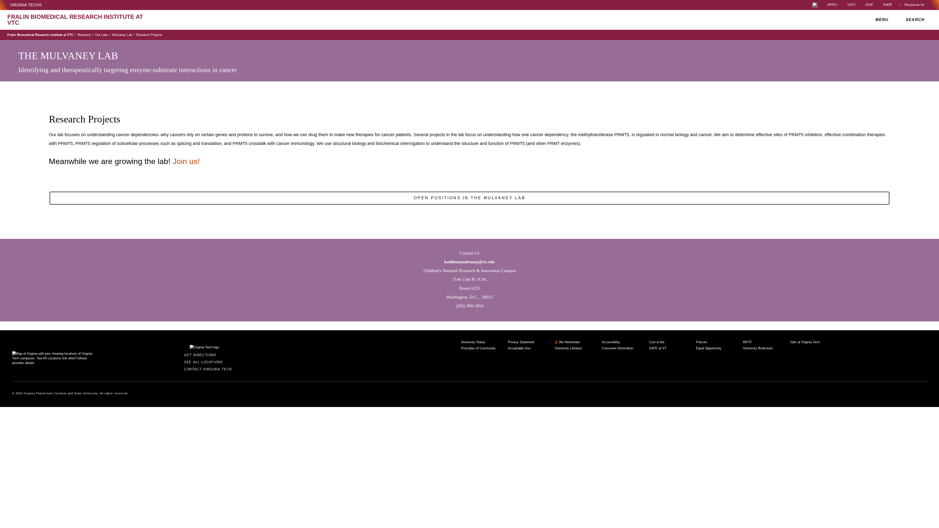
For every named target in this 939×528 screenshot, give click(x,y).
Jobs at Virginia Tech (805, 342)
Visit (851, 5)
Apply (832, 5)
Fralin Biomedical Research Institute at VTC (41, 35)
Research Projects (149, 35)
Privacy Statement (521, 342)
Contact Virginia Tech (209, 369)
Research (85, 35)
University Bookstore (757, 348)
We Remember (569, 342)
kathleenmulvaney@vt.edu (469, 261)
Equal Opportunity (708, 348)
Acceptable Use (519, 348)
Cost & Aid (656, 342)
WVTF (747, 342)
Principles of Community (478, 348)
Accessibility (611, 342)
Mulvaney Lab (123, 35)
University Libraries (568, 348)
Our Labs (103, 35)
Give (869, 5)
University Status (473, 342)
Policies (701, 342)
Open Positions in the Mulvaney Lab (469, 198)
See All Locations (204, 362)
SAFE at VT (657, 348)
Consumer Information (617, 348)
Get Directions (201, 355)
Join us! (187, 161)
